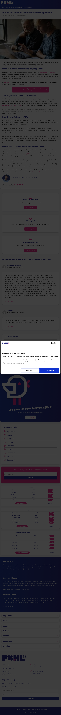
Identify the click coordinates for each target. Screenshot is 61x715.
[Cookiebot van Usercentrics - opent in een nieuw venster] (52, 343)
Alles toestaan (50, 370)
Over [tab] (50, 348)
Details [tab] (30, 348)
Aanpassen (29, 370)
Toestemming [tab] (10, 348)
